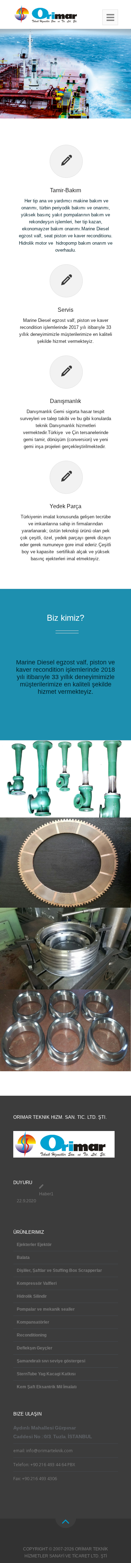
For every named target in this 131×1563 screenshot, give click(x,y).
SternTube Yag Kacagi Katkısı (46, 1373)
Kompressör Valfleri (37, 1283)
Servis (65, 310)
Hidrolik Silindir (32, 1296)
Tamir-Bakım (65, 190)
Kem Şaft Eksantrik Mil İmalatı (47, 1386)
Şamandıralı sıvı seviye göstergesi (51, 1361)
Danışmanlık (65, 401)
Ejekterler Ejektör (34, 1244)
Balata (23, 1257)
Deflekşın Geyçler (34, 1348)
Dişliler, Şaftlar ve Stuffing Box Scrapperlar (59, 1270)
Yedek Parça (65, 506)
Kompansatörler (33, 1322)
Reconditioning (31, 1335)
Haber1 (46, 1193)
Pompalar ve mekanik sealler (46, 1309)
